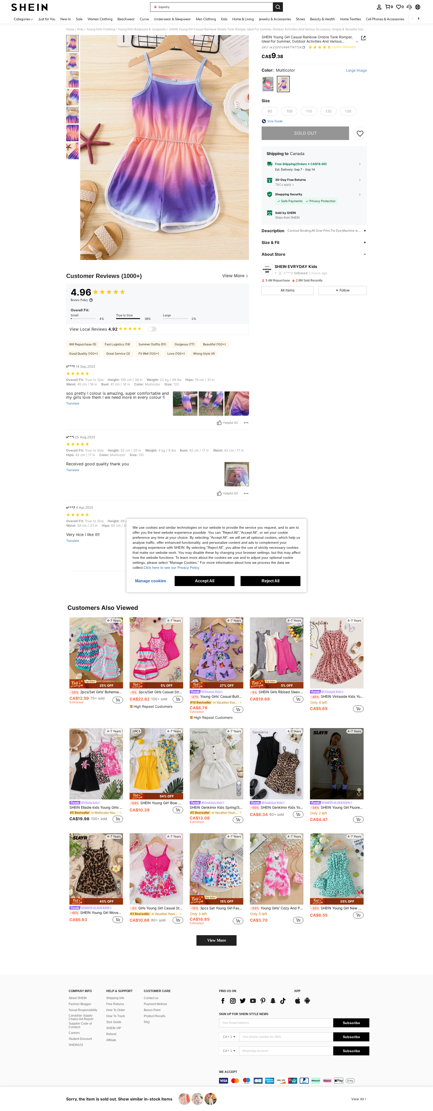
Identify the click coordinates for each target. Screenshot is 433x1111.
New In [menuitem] (65, 19)
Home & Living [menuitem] (243, 19)
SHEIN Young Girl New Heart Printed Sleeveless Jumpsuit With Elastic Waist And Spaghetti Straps (337, 908)
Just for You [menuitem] (47, 19)
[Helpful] (219, 423)
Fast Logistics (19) (117, 344)
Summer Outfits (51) (152, 344)
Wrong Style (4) (204, 353)
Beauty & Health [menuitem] (322, 19)
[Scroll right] (418, 19)
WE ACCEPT (228, 1072)
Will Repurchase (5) (82, 344)
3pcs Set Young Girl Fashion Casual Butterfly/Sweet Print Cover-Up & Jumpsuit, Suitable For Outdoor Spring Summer (217, 908)
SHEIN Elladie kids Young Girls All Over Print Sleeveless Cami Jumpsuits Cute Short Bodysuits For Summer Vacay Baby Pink (96, 807)
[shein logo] (29, 7)
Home (70, 29)
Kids (80, 29)
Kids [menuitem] (224, 19)
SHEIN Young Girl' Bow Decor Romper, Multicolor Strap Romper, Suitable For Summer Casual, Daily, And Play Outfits (157, 803)
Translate (72, 403)
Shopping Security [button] (288, 194)
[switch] (152, 329)
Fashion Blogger (80, 1004)
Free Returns (115, 1004)
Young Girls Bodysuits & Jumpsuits (142, 29)
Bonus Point (152, 1010)
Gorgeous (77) (184, 344)
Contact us (151, 998)
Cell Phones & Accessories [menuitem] (385, 19)
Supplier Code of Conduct (80, 1025)
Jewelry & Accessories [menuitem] (275, 19)
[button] (409, 7)
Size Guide (113, 1022)
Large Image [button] (356, 70)
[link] (389, 7)
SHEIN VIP (113, 1028)
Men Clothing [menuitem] (206, 19)
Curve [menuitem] (144, 19)
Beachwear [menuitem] (126, 19)
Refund (111, 1034)
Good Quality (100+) (83, 353)
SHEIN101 (76, 1045)
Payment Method (155, 1004)
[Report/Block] (246, 423)
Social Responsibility (83, 1010)
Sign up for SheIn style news (243, 1014)
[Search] (278, 7)
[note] (96, 684)
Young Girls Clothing (100, 29)
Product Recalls (154, 1016)
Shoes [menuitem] (300, 19)
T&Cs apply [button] (283, 184)
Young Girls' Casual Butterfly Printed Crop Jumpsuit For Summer (217, 697)
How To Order (115, 1010)
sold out (305, 133)
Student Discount (80, 1039)
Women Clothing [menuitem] (100, 19)
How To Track (115, 1016)
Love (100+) (176, 353)
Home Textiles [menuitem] (350, 19)
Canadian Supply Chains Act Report (81, 1017)
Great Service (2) (118, 353)
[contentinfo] (294, 1081)
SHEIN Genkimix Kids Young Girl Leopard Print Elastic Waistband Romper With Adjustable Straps (277, 807)
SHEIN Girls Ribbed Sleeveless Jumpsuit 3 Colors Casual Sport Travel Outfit (277, 692)
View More (216, 940)
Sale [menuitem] (79, 19)
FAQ (147, 1022)
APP (297, 991)
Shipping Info (115, 998)
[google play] (307, 1003)
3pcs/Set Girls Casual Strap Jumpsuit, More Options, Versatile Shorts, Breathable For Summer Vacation (157, 692)
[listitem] (96, 665)
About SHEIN (78, 998)
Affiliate (111, 1040)
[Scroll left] (412, 19)
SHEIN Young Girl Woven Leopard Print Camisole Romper (96, 913)
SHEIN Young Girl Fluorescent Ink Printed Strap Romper (337, 807)
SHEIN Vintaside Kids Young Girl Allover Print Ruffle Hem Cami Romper (337, 697)
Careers (74, 1033)
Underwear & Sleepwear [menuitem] (172, 19)
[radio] (268, 84)
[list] (254, 1001)
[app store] (297, 1003)
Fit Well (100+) (149, 353)
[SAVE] (360, 133)
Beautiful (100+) (214, 344)
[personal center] (379, 7)
